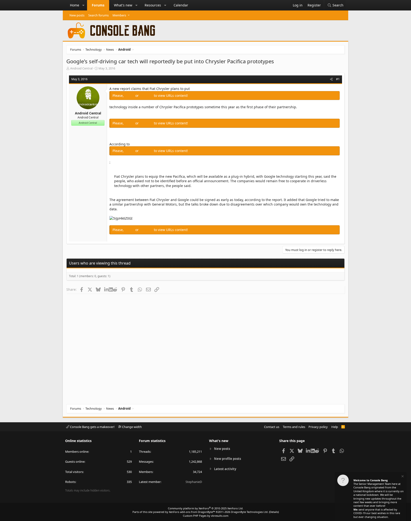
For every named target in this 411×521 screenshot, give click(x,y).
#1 (338, 79)
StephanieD (194, 482)
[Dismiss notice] (402, 477)
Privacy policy (318, 427)
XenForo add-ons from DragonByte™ (192, 512)
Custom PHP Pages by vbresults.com (205, 515)
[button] (83, 5)
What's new (123, 5)
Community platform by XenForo (205, 508)
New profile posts (227, 459)
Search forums (98, 15)
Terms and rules (294, 427)
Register (147, 95)
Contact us (271, 427)
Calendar (181, 5)
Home (74, 5)
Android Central (81, 68)
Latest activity (225, 469)
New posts (76, 15)
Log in (130, 95)
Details (274, 512)
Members (119, 15)
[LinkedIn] (106, 289)
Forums (98, 5)
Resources (153, 5)
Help (334, 427)
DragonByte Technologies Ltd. (249, 512)
